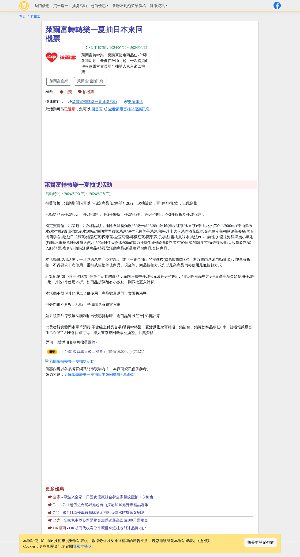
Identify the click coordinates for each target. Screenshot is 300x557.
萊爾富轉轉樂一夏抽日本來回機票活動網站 (99, 374)
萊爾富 (35, 16)
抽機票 (88, 92)
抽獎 (68, 92)
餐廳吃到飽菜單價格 (129, 6)
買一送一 (60, 6)
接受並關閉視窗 (261, 542)
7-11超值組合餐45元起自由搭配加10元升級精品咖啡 (105, 505)
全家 (56, 497)
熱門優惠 (41, 6)
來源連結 (135, 102)
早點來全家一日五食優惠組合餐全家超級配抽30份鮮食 (109, 497)
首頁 (22, 16)
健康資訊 (157, 6)
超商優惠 (98, 6)
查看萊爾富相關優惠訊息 (129, 109)
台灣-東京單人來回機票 (83, 351)
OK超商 (59, 528)
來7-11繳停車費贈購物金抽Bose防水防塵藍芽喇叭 (104, 513)
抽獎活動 (79, 6)
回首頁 (97, 109)
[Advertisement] (192, 58)
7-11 (56, 505)
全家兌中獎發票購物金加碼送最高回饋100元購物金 (106, 520)
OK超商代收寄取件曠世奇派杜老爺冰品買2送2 (107, 528)
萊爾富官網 (58, 81)
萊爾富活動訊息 (90, 81)
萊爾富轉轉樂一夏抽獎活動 (94, 102)
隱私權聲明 (82, 546)
